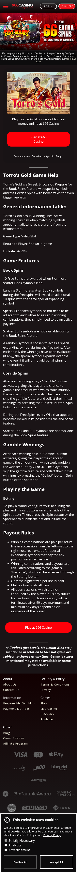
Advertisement (19, 850)
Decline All (20, 862)
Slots (44, 703)
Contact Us (11, 690)
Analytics (15, 845)
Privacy (45, 690)
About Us (10, 684)
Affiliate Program (15, 743)
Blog (6, 733)
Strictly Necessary (21, 840)
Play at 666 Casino (39, 139)
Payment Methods (16, 709)
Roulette (46, 719)
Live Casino (48, 709)
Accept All (56, 862)
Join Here (67, 6)
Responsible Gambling (19, 703)
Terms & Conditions (55, 684)
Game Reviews (13, 738)
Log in (48, 6)
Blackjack (47, 714)
